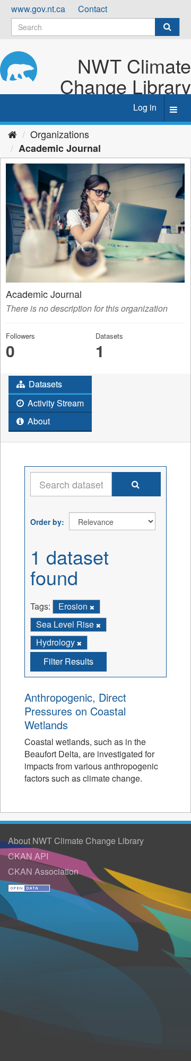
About (37, 421)
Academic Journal (60, 148)
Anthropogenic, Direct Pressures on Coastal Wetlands (75, 711)
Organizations (59, 134)
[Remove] (92, 607)
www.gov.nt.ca (38, 9)
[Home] (12, 134)
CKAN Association (43, 871)
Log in (145, 107)
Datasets (44, 384)
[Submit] (167, 27)
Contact (92, 9)
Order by (46, 521)
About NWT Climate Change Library (76, 841)
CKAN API (28, 856)
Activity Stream (54, 403)
